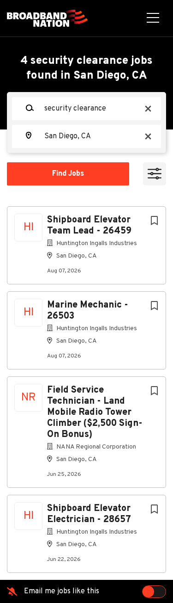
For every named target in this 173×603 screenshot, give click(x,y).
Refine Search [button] (154, 173)
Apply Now (86, 158)
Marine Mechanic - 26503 (87, 311)
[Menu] (153, 18)
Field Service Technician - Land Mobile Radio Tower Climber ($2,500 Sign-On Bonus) (95, 412)
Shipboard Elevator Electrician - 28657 (89, 514)
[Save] (154, 221)
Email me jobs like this (61, 591)
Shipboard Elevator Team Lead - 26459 (89, 226)
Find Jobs (68, 173)
